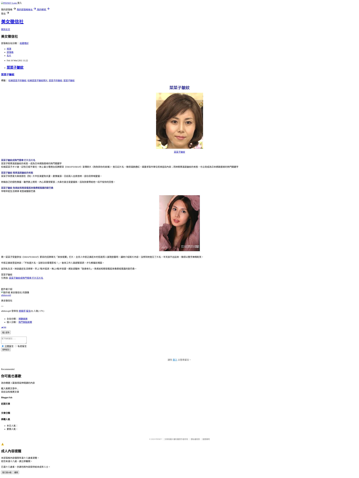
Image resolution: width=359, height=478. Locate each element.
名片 (9, 55)
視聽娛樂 (23, 319)
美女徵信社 (12, 21)
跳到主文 (5, 29)
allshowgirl (6, 295)
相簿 (9, 49)
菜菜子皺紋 (15, 67)
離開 (16, 472)
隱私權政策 (195, 439)
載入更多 (6, 332)
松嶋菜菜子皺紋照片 (37, 80)
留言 (28, 311)
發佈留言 (6, 350)
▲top (3, 327)
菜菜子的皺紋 (55, 80)
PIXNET (158, 439)
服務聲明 (206, 439)
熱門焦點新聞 (25, 322)
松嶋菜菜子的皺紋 (17, 80)
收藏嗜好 (24, 43)
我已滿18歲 (6, 472)
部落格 (10, 52)
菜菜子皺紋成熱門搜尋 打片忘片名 (26, 278)
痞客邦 (22, 311)
